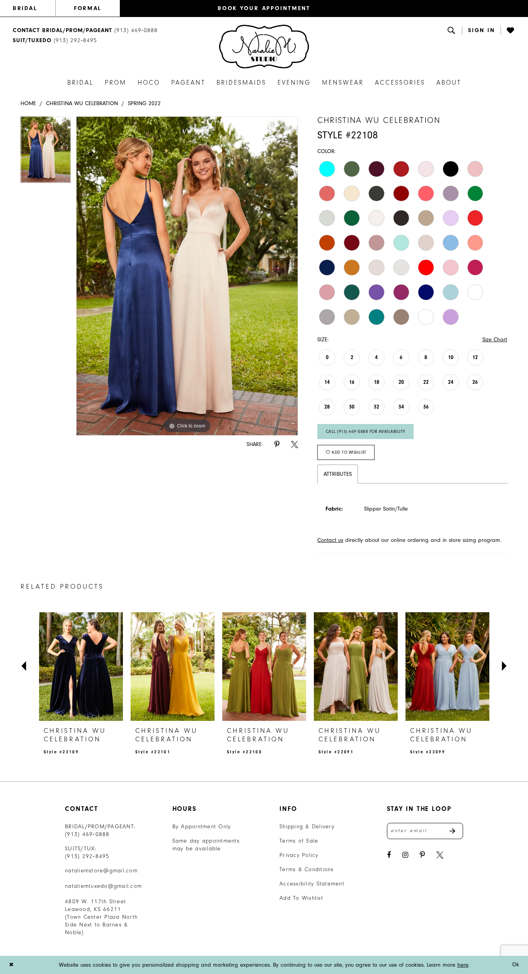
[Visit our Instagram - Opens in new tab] (405, 855)
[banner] (264, 46)
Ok (515, 965)
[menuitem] (34, 8)
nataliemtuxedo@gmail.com (103, 886)
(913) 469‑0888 (87, 834)
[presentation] (81, 666)
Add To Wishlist (301, 898)
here (462, 965)
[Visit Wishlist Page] (511, 30)
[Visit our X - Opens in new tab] (439, 855)
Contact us (330, 540)
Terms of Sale (298, 841)
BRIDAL (25, 8)
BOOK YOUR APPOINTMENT (264, 8)
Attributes (338, 474)
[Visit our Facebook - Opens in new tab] (389, 855)
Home (28, 103)
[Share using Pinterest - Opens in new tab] (276, 444)
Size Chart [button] (494, 339)
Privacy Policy (299, 855)
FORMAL (87, 8)
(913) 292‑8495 (87, 856)
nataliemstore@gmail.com (101, 870)
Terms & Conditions (306, 869)
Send (456, 831)
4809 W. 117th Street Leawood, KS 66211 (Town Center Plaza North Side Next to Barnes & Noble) (101, 917)
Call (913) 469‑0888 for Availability (365, 431)
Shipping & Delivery (306, 826)
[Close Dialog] (11, 965)
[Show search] (452, 30)
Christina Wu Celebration (82, 103)
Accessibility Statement (311, 883)
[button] (481, 30)
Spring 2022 (144, 103)
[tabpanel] (45, 152)
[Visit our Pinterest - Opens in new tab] (422, 855)
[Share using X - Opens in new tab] (294, 444)
